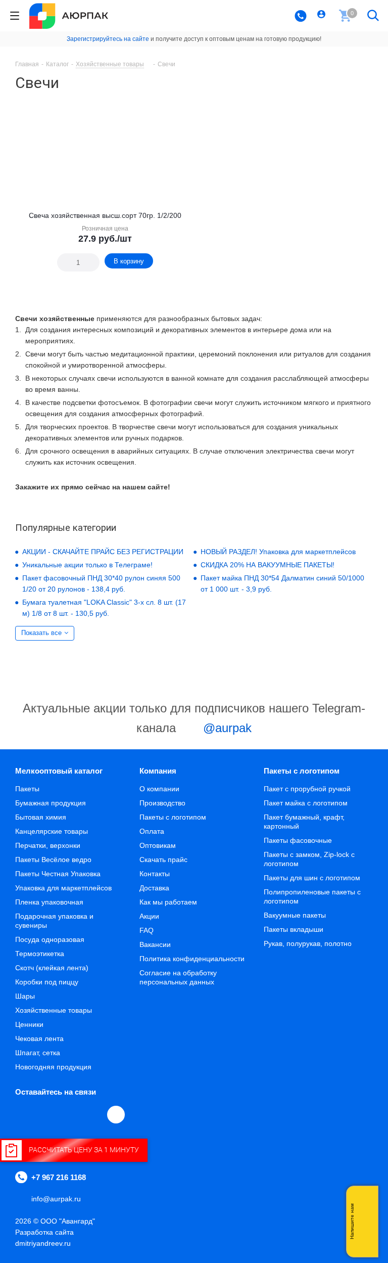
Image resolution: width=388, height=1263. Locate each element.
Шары (25, 996)
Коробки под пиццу (46, 982)
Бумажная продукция (50, 803)
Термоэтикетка (39, 954)
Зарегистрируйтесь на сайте (108, 38)
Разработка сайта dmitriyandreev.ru (44, 1237)
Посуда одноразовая (49, 939)
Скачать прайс (163, 859)
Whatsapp (365, 1221)
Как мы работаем (168, 902)
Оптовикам (157, 845)
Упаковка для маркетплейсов (63, 888)
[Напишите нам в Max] (365, 1201)
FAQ (146, 930)
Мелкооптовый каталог (59, 770)
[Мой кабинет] (322, 16)
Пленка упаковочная (49, 902)
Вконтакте (24, 1114)
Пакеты (27, 789)
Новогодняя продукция (53, 1067)
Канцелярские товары (51, 831)
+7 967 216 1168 (58, 1177)
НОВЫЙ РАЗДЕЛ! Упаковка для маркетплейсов (278, 552)
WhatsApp (94, 1114)
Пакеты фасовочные (298, 840)
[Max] (116, 1114)
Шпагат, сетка (37, 1053)
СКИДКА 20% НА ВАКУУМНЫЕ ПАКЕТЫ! (267, 565)
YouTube (71, 1114)
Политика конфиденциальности (192, 959)
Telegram (47, 1114)
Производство (162, 803)
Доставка (154, 888)
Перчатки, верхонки (47, 845)
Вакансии (155, 944)
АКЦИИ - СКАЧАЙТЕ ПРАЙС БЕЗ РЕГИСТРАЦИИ (102, 552)
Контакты (154, 874)
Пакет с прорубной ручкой (307, 789)
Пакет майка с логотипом (306, 803)
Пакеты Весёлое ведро (53, 859)
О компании (159, 789)
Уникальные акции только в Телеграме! (87, 565)
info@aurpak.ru (56, 1199)
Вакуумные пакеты (295, 915)
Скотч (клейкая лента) (51, 968)
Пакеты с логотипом (172, 817)
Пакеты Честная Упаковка (58, 874)
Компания (157, 770)
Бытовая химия (40, 817)
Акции (149, 916)
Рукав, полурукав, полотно (308, 943)
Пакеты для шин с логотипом (312, 878)
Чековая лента (39, 1038)
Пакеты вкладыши (293, 929)
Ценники (29, 1024)
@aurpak (226, 728)
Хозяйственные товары (53, 1010)
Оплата (151, 831)
